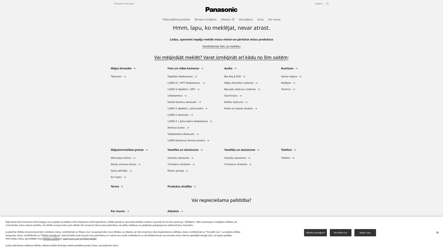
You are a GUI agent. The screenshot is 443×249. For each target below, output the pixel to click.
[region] (221, 233)
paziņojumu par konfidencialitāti (79, 238)
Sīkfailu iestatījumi (315, 232)
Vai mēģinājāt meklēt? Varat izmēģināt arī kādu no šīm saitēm (221, 57)
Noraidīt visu (340, 232)
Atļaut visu (365, 232)
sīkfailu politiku (51, 238)
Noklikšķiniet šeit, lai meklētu (221, 46)
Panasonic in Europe (124, 3)
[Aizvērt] (437, 232)
